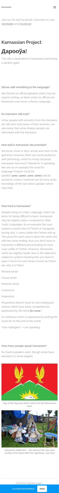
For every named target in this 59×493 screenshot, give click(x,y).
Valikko (55, 7)
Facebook (25, 23)
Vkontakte (7, 23)
